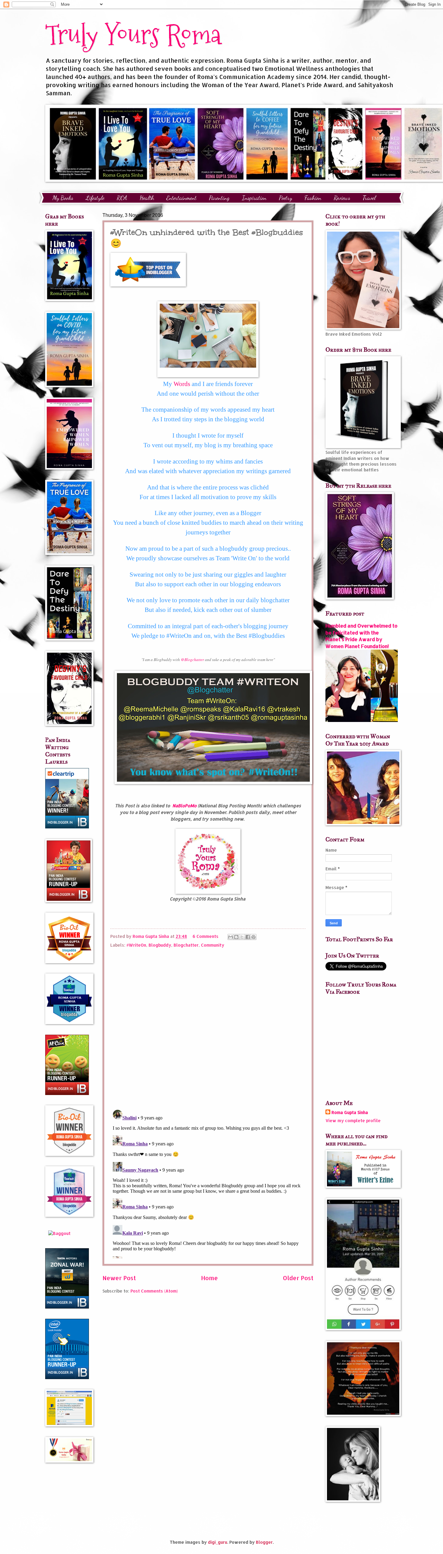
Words (182, 384)
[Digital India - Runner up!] (67, 1377)
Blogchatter (186, 945)
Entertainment (181, 197)
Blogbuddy (160, 945)
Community (212, 945)
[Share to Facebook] (248, 937)
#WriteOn (136, 945)
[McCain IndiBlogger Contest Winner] (67, 1093)
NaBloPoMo (184, 806)
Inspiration (254, 197)
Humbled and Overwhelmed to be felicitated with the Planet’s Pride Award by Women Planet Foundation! (361, 635)
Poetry (285, 197)
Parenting (219, 197)
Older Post (298, 1278)
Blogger (264, 1542)
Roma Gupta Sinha (349, 1112)
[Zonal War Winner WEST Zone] (67, 1306)
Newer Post (119, 1278)
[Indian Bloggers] (148, 285)
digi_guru (217, 1542)
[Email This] (231, 937)
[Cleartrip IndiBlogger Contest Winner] (67, 826)
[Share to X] (242, 937)
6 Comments (205, 936)
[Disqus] (208, 1026)
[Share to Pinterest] (253, 937)
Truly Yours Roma (133, 34)
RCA (122, 197)
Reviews (342, 197)
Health (147, 197)
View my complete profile (353, 1120)
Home (209, 1278)
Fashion (312, 197)
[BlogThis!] (236, 937)
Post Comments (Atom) (154, 1290)
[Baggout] (59, 1233)
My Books (62, 197)
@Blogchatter (193, 659)
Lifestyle (95, 197)
